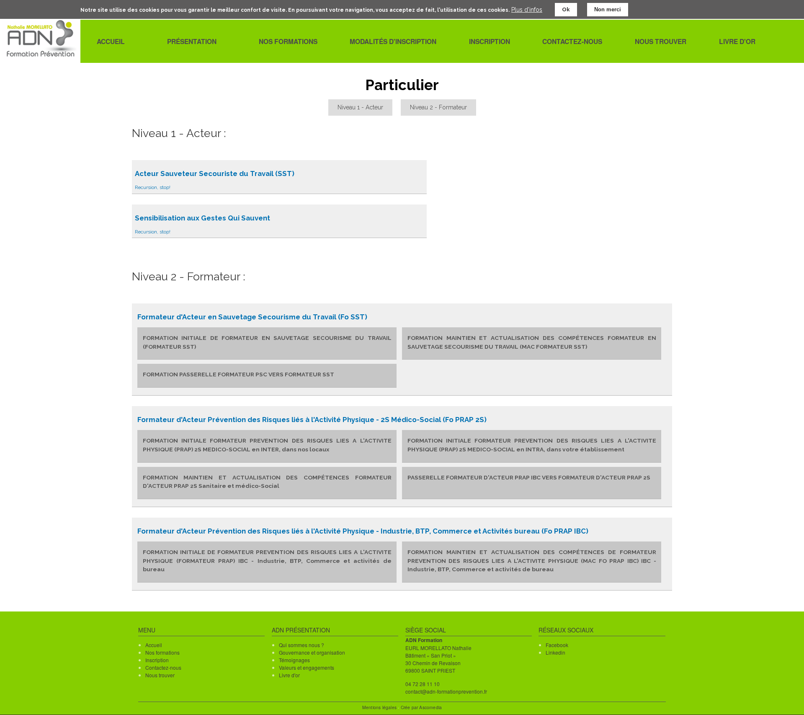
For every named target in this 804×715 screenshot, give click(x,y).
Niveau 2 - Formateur (438, 107)
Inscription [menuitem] (489, 41)
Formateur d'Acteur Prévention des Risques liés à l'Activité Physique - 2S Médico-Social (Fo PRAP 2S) (312, 419)
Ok (566, 9)
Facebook (557, 644)
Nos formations (162, 652)
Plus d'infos (526, 9)
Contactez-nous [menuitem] (572, 41)
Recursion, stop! (152, 187)
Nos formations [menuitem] (288, 41)
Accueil (153, 644)
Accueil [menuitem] (111, 41)
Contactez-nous (163, 667)
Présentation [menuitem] (191, 41)
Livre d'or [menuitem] (737, 41)
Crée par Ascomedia (421, 707)
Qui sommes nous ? (301, 644)
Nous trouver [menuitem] (660, 41)
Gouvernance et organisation (312, 652)
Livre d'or (289, 675)
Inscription (157, 659)
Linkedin (555, 652)
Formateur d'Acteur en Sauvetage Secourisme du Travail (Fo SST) (252, 317)
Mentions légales (379, 707)
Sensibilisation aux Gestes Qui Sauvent (202, 218)
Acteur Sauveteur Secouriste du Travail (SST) (214, 173)
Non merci (607, 9)
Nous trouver (160, 675)
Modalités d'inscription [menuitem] (393, 41)
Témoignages (294, 659)
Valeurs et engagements (306, 667)
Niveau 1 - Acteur (360, 107)
